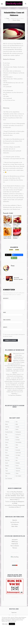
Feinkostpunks (14, 3)
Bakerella (15, 520)
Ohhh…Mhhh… (14, 526)
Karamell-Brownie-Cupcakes (18, 278)
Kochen (18, 20)
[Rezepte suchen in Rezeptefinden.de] (15, 556)
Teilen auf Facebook (18, 254)
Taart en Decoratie (15, 545)
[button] (2, 4)
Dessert (11, 249)
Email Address (7, 319)
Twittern (9, 254)
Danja (7, 18)
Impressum (14, 612)
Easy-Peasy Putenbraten (17, 491)
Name (4, 312)
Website (5, 327)
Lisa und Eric (8, 505)
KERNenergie (15, 541)
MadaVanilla (14, 543)
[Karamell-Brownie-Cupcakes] (9, 278)
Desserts (14, 20)
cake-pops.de (15, 539)
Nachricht (5, 298)
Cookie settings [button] (5, 623)
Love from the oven (14, 522)
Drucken (14, 257)
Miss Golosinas (14, 524)
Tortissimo (15, 547)
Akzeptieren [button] (12, 623)
